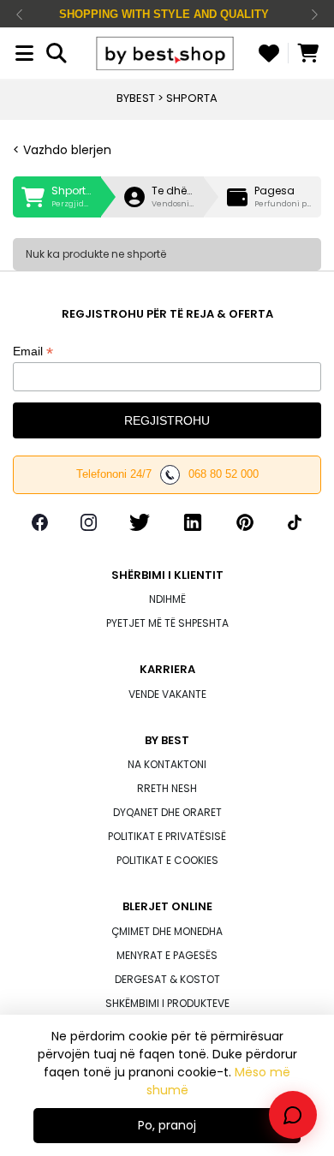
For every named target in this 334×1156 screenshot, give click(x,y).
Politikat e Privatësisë (167, 836)
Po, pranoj (167, 1125)
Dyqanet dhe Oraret (167, 812)
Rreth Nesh (167, 788)
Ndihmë (167, 599)
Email (33, 351)
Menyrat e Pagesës (167, 955)
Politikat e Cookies (167, 860)
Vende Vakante (167, 694)
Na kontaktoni (167, 764)
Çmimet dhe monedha (167, 931)
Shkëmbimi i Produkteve (167, 1003)
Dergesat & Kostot (167, 979)
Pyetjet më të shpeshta (167, 623)
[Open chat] (293, 1115)
